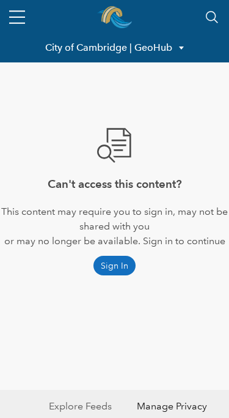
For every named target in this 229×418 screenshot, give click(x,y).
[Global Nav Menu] (17, 17)
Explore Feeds (80, 406)
